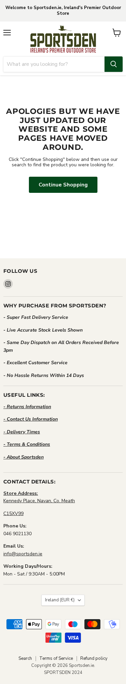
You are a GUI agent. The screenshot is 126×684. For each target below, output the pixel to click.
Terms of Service (56, 658)
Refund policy (94, 658)
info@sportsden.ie (22, 554)
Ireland (60, 600)
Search (25, 658)
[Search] (113, 64)
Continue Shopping (63, 184)
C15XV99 (13, 513)
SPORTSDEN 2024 (63, 673)
